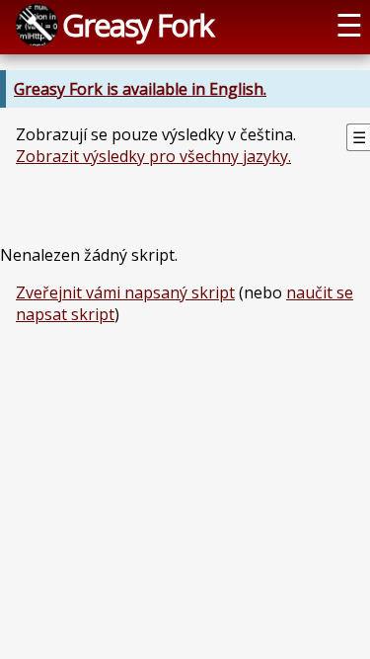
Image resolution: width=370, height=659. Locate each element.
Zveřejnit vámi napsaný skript (125, 292)
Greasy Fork (137, 24)
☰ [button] (349, 24)
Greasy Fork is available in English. (140, 89)
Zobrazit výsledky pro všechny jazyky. (153, 156)
